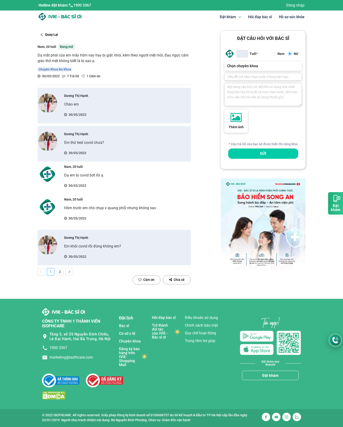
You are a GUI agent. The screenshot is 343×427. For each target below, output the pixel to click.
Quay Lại (51, 34)
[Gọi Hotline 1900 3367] (335, 340)
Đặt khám (270, 375)
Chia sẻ (179, 280)
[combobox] (227, 66)
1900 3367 (82, 5)
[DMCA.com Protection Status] (53, 395)
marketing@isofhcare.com (71, 357)
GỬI (263, 153)
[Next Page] (69, 271)
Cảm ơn (148, 280)
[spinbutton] (242, 53)
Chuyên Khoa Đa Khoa (54, 69)
